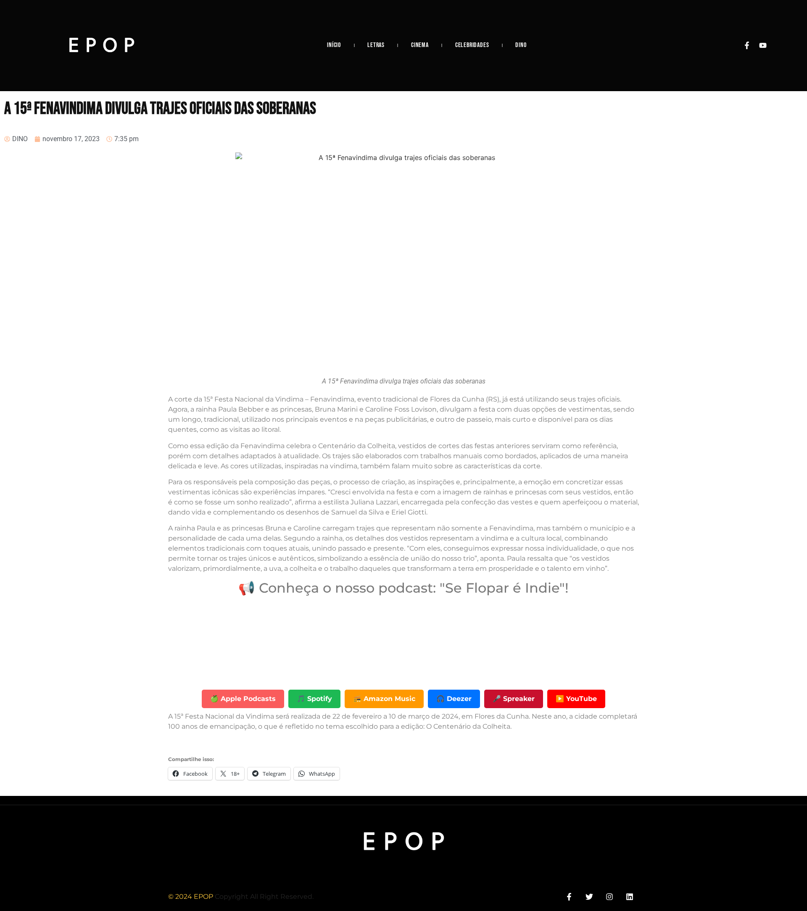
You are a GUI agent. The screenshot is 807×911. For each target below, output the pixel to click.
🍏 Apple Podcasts (243, 699)
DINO (520, 45)
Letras (376, 45)
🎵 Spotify (314, 699)
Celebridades (472, 45)
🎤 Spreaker (514, 699)
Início (334, 45)
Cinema (420, 45)
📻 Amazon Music (384, 699)
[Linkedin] (630, 896)
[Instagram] (610, 896)
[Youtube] (763, 45)
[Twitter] (589, 896)
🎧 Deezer (454, 699)
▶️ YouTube (576, 699)
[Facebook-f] (747, 45)
